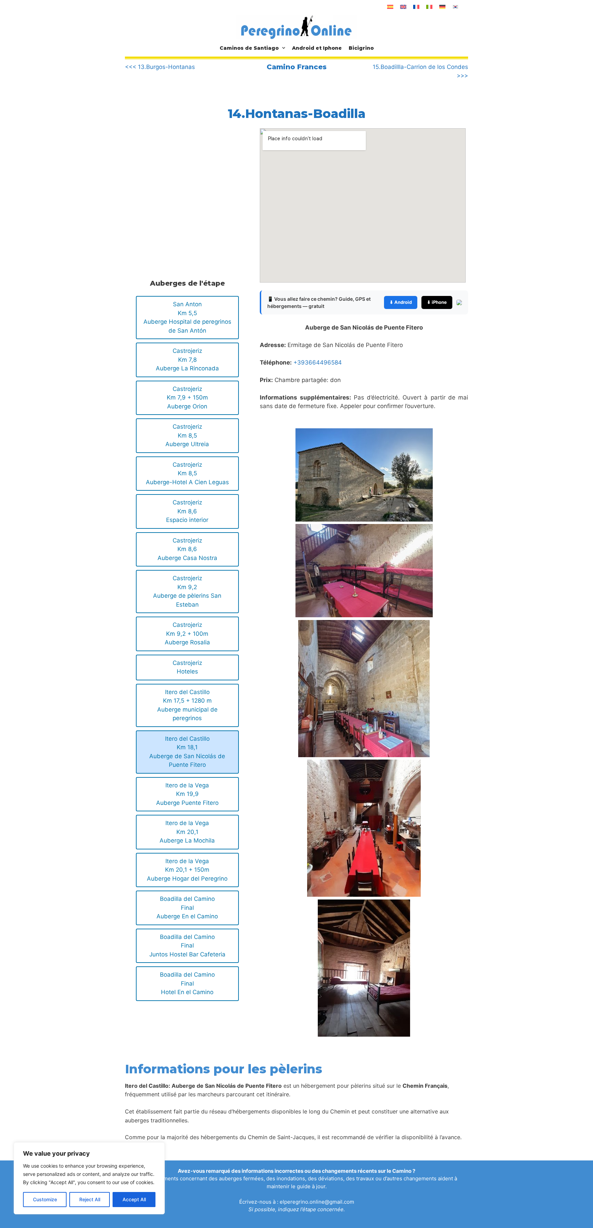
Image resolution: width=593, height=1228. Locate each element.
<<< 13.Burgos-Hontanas (160, 66)
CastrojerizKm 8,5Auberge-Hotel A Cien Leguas (187, 473)
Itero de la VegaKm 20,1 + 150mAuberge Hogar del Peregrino (187, 870)
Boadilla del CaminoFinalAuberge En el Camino (187, 907)
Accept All (134, 1199)
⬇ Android (400, 302)
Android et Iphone (317, 48)
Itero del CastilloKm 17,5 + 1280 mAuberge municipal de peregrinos (187, 705)
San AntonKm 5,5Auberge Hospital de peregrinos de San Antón (187, 317)
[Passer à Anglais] (403, 7)
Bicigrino (361, 48)
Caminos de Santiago (249, 48)
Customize (45, 1199)
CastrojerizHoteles (187, 667)
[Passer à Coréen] (455, 7)
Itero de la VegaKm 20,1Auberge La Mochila (187, 832)
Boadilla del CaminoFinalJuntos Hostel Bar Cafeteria (187, 945)
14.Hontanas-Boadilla (296, 113)
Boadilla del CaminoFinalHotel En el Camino (187, 983)
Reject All (89, 1199)
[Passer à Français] (416, 7)
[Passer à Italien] (429, 7)
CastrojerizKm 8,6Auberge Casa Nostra (187, 549)
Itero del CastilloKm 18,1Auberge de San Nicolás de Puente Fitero (187, 751)
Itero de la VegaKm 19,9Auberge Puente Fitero (187, 794)
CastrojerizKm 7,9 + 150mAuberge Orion (187, 397)
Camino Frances (297, 67)
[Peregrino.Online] (296, 27)
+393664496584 (317, 362)
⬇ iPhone (437, 302)
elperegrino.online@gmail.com (317, 1202)
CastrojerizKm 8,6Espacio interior (187, 511)
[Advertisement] (182, 185)
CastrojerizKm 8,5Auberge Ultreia (187, 435)
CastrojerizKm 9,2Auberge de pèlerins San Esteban (187, 591)
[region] (89, 1178)
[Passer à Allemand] (442, 7)
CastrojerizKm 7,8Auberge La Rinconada (187, 359)
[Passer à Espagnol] (390, 7)
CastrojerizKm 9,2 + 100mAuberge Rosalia (187, 633)
